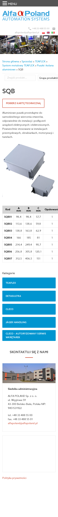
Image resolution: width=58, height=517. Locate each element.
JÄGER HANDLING (16, 322)
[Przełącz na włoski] (53, 32)
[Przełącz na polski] (43, 32)
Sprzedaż (27, 61)
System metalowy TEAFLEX (18, 65)
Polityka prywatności (14, 478)
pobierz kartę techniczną (23, 103)
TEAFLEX (40, 61)
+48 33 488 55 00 (40, 28)
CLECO (9, 309)
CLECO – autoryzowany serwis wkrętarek (26, 335)
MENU (12, 4)
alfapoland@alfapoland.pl (27, 32)
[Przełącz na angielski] (48, 32)
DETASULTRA (13, 296)
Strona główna (10, 61)
